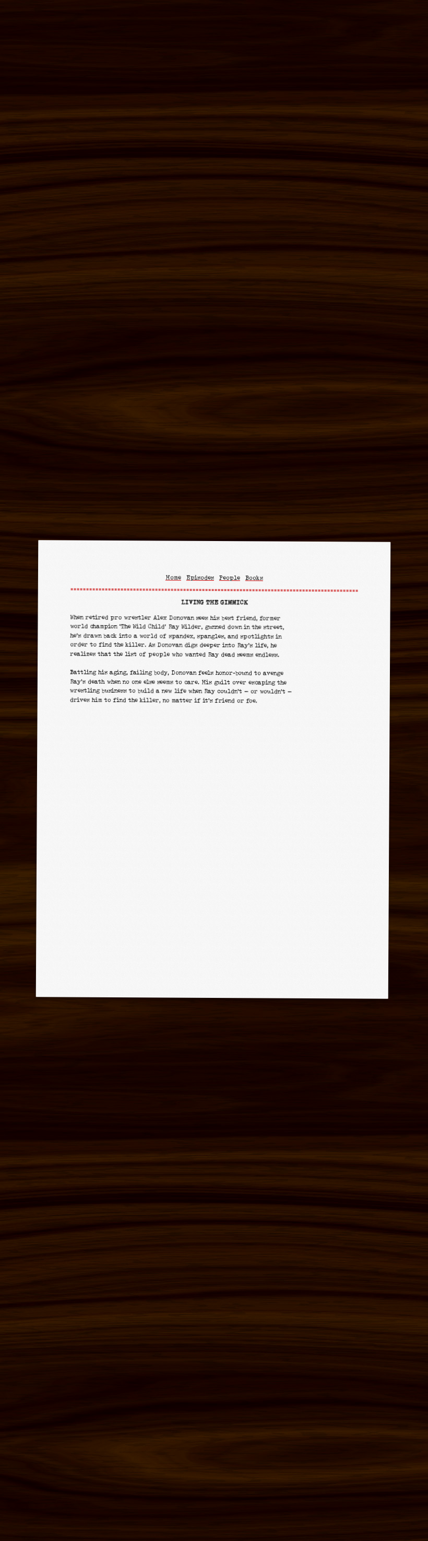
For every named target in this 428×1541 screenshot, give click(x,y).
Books (254, 578)
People (229, 578)
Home (173, 577)
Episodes (199, 578)
